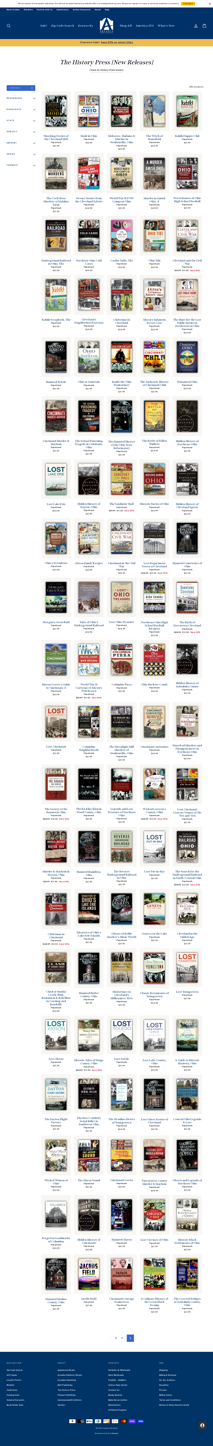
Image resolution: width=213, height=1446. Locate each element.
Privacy (163, 1390)
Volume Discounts (15, 1400)
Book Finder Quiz (15, 1405)
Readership (14, 98)
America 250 (145, 25)
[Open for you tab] (202, 1425)
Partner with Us (45, 9)
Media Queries (115, 1395)
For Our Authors (167, 1380)
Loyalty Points (14, 1380)
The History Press (67, 1390)
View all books (107, 70)
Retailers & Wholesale (119, 1370)
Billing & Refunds (167, 1375)
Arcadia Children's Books (70, 1375)
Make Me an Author (117, 1400)
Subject (12, 132)
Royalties (164, 1385)
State (10, 120)
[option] (106, 43)
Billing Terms (165, 1395)
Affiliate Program (117, 1410)
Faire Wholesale (116, 1375)
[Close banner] (209, 3)
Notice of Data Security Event (174, 1405)
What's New (166, 25)
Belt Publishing (65, 1385)
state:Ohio (14, 88)
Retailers (28, 9)
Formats (12, 165)
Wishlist (10, 1385)
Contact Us (113, 1390)
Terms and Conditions (170, 1400)
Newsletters (114, 1405)
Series (11, 154)
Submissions (63, 9)
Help (107, 9)
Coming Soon (13, 1395)
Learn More (188, 4)
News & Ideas (13, 9)
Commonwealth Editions (70, 1400)
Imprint (12, 143)
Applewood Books (66, 1370)
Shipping (163, 1370)
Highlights (14, 109)
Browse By (85, 25)
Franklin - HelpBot (117, 1380)
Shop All (126, 25)
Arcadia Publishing (67, 1380)
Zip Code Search (62, 25)
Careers (61, 1405)
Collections (12, 1390)
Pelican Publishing (67, 1395)
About (98, 9)
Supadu (115, 1433)
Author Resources (82, 9)
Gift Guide (12, 1375)
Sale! (43, 25)
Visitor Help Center (117, 1385)
